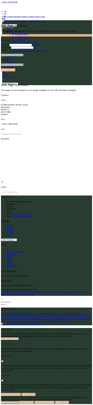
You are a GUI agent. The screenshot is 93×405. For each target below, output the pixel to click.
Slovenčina (64, 321)
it (2, 81)
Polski (87, 319)
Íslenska (19, 319)
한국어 (71, 319)
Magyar (73, 316)
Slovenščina (53, 321)
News (8, 261)
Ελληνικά (50, 313)
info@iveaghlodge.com (11, 134)
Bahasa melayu (27, 316)
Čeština (62, 316)
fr (3, 79)
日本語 (65, 319)
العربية (61, 313)
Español (9, 230)
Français (10, 233)
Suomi (67, 313)
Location (10, 264)
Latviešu (4, 316)
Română (21, 321)
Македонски (14, 316)
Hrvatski (81, 316)
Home (8, 249)
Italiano (9, 235)
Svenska (29, 321)
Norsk (27, 319)
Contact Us (11, 266)
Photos (9, 256)
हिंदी (67, 316)
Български (44, 316)
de (5, 11)
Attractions (11, 254)
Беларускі (53, 316)
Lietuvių (81, 313)
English (9, 228)
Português (79, 319)
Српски (37, 321)
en (5, 14)
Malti (36, 316)
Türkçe (44, 319)
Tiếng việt (5, 321)
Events (9, 259)
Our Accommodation (15, 252)
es (3, 76)
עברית (12, 319)
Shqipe (44, 321)
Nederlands (35, 319)
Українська (56, 319)
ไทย (49, 319)
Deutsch (9, 226)
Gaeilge (74, 313)
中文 (72, 321)
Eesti (56, 313)
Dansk (42, 313)
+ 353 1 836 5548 (9, 2)
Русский (13, 321)
